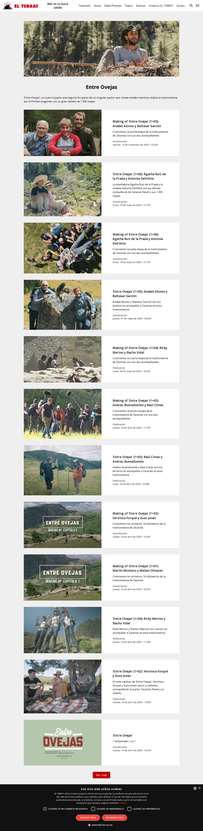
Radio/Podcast (112, 5)
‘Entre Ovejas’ (123, 735)
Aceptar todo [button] (88, 817)
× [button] (199, 788)
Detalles (123, 803)
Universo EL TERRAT (161, 5)
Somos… (181, 5)
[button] (101, 825)
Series (97, 5)
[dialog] (101, 807)
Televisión (85, 5)
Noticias (141, 5)
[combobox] (195, 788)
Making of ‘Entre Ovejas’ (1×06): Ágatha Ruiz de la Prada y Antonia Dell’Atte (138, 239)
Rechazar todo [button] (114, 817)
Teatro (128, 5)
